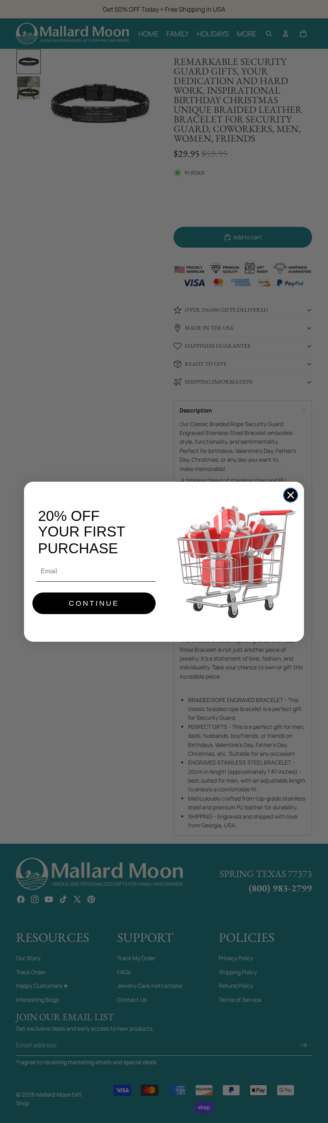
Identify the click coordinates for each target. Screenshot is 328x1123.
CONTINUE (94, 603)
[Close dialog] (291, 495)
